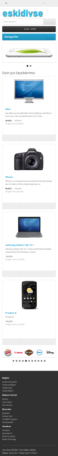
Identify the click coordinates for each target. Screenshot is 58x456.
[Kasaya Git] (53, 3)
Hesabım (6, 430)
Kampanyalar (7, 422)
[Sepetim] (50, 3)
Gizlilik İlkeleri (8, 391)
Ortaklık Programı (9, 419)
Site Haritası (7, 405)
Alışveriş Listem (8, 436)
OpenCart (13, 453)
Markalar (6, 413)
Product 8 (10, 312)
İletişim (5, 399)
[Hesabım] (42, 3)
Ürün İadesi (7, 402)
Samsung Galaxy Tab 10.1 (19, 244)
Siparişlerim (7, 433)
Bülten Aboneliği (9, 439)
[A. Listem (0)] (46, 3)
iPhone (9, 176)
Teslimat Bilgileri (9, 385)
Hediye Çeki (7, 416)
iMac (8, 109)
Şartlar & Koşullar (9, 382)
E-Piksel (33, 453)
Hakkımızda (7, 388)
